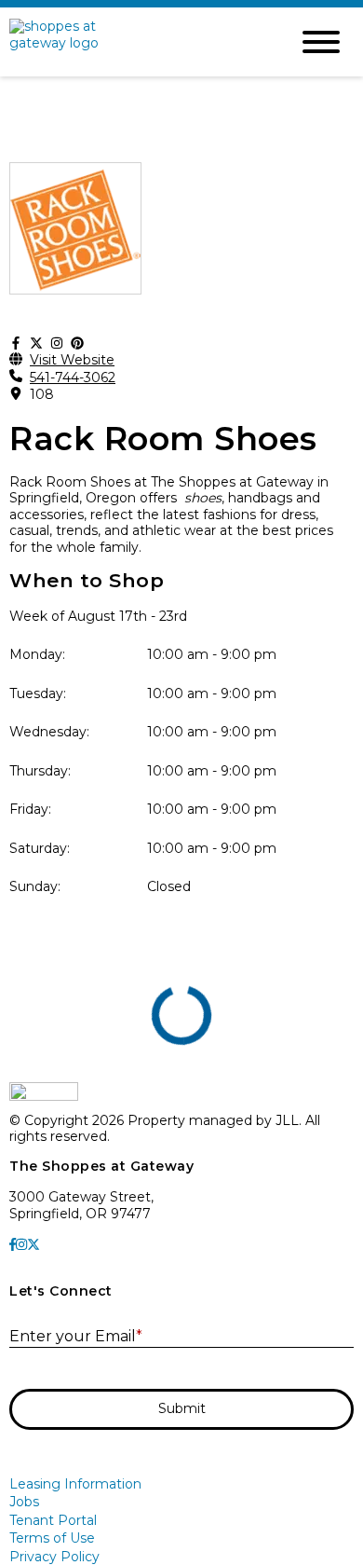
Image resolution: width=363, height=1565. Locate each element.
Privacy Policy (54, 1556)
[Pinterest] (77, 344)
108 (42, 395)
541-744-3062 (72, 378)
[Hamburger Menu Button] (321, 42)
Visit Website (72, 360)
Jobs (24, 1501)
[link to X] (33, 1244)
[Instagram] (56, 344)
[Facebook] (15, 344)
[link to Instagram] (21, 1244)
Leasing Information (75, 1484)
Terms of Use (52, 1538)
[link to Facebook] (12, 1244)
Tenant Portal (53, 1520)
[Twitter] (36, 344)
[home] (135, 42)
